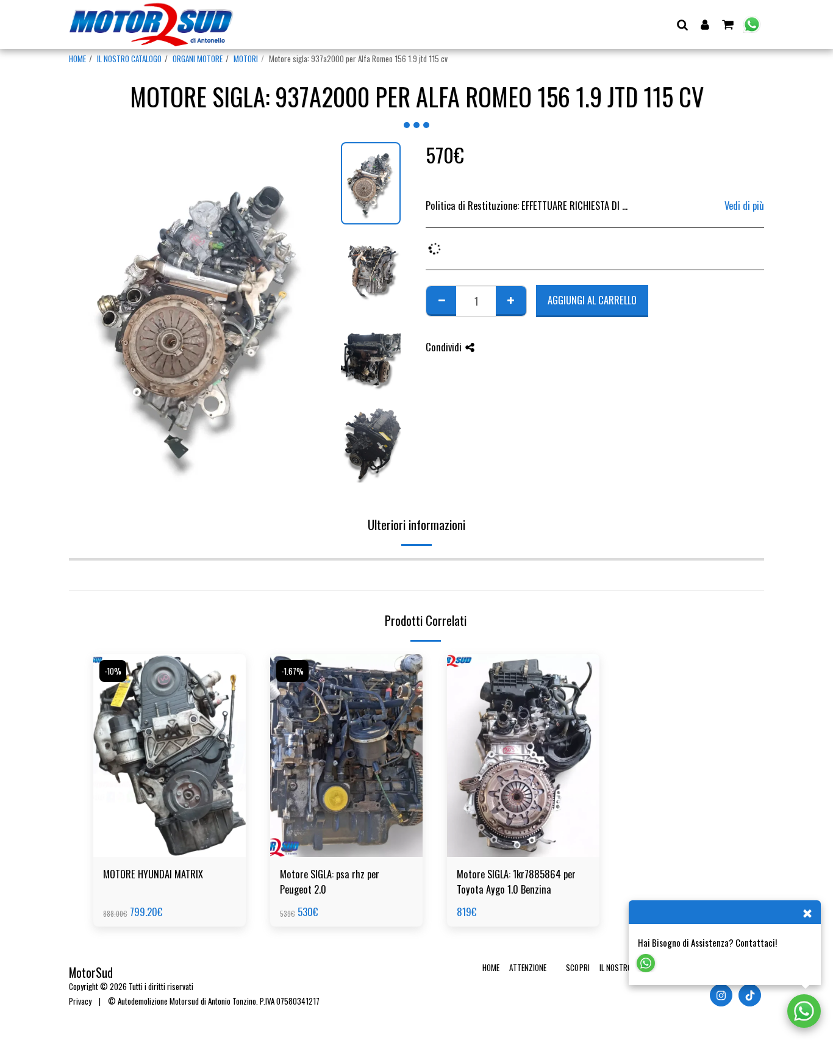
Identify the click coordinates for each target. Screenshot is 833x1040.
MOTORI (246, 58)
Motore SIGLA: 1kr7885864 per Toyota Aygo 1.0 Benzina (516, 882)
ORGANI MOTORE (198, 58)
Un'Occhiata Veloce (169, 827)
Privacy (80, 1001)
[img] (169, 755)
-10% (112, 671)
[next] (314, 319)
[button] (682, 24)
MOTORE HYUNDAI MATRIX (153, 874)
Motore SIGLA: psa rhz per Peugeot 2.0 (329, 882)
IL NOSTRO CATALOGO (129, 58)
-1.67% (292, 671)
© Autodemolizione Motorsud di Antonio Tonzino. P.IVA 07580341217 (214, 1001)
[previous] (88, 319)
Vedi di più (744, 205)
